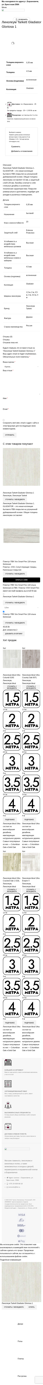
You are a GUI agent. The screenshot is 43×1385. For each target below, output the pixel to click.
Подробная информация (10, 1260)
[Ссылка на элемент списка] (21, 1183)
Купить (32, 1307)
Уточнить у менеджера (12, 687)
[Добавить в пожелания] (11, 671)
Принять (26, 1260)
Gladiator (30, 88)
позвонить (23, 19)
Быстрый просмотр (6, 671)
